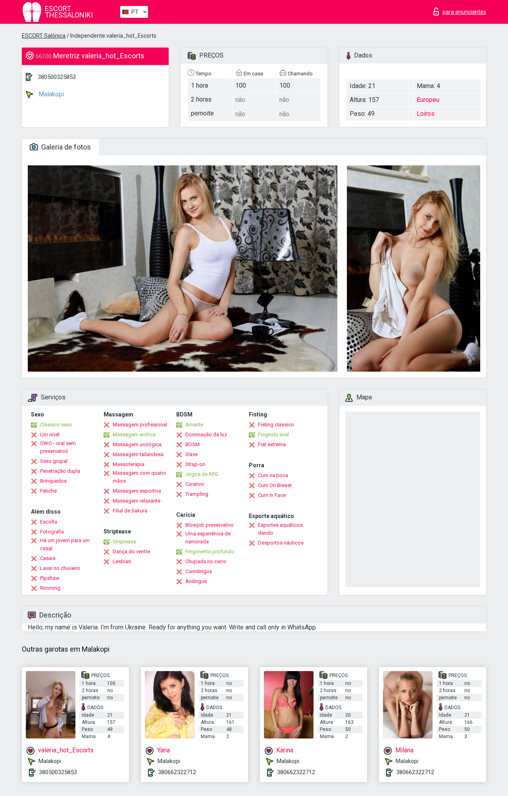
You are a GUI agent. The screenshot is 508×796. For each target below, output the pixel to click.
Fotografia (52, 532)
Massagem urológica (137, 444)
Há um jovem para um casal (65, 544)
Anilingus (196, 581)
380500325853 (57, 77)
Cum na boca (273, 475)
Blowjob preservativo (209, 525)
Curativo (194, 484)
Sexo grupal (53, 461)
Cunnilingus (198, 571)
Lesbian (122, 561)
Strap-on (195, 464)
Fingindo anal (273, 434)
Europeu (428, 100)
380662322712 (177, 772)
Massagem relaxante (136, 501)
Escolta (48, 522)
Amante (194, 425)
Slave (191, 454)
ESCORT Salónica (43, 36)
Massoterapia (128, 464)
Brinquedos (53, 481)
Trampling (196, 494)
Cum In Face (272, 495)
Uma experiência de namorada (208, 538)
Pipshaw (50, 578)
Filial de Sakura (130, 511)
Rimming (50, 588)
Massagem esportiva (137, 491)
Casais (48, 558)
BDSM (192, 444)
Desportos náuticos (281, 543)
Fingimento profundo (209, 551)
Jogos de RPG (201, 474)
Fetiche (48, 491)
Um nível (50, 434)
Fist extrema (272, 444)
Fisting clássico (276, 425)
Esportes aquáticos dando (280, 529)
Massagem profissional (140, 425)
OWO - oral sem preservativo (58, 447)
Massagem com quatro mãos (139, 477)
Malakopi (50, 94)
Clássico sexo (56, 425)
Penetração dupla (60, 471)
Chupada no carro (205, 561)
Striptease (124, 542)
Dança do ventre (131, 551)
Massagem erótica (134, 434)
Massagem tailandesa (138, 454)
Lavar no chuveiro (60, 568)
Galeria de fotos (65, 147)
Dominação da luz (206, 434)
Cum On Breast (275, 485)
